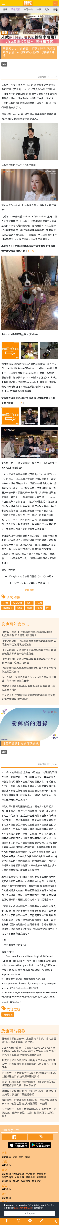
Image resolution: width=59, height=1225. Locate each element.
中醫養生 (41, 1174)
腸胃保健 (30, 1177)
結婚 (40, 602)
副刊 (47, 9)
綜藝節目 (8, 607)
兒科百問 (41, 1177)
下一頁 (30, 250)
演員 (20, 607)
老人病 (15, 1180)
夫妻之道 (18, 602)
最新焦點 (6, 1156)
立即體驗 (29, 590)
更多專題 (36, 1180)
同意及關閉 (29, 1213)
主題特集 (28, 9)
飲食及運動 (18, 1174)
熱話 (21, 1156)
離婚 (40, 607)
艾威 (6, 602)
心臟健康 (19, 1177)
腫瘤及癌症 (7, 1177)
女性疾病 (6, 1180)
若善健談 (8, 1014)
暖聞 (27, 1156)
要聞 (14, 1156)
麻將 (30, 607)
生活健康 (30, 1174)
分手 (30, 602)
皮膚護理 (25, 1180)
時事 (39, 9)
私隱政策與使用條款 (23, 1207)
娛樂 (4, 64)
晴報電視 (15, 9)
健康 (5, 9)
